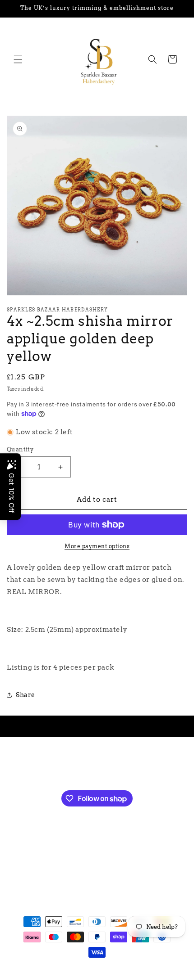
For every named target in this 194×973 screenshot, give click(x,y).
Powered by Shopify (149, 968)
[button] (18, 59)
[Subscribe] (141, 766)
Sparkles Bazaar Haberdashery (80, 968)
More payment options (97, 546)
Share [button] (25, 694)
